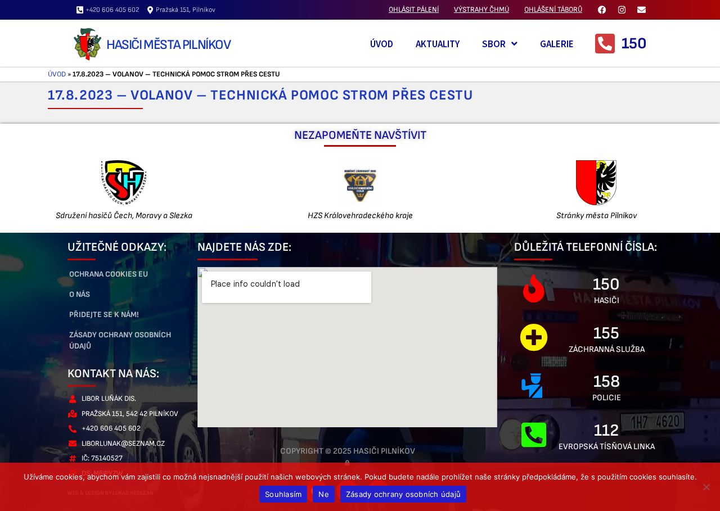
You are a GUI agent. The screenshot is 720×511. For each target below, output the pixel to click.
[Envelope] (641, 9)
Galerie (557, 44)
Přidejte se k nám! (104, 314)
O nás (79, 294)
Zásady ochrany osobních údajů (120, 340)
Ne (323, 494)
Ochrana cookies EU (108, 274)
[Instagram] (621, 9)
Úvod (381, 44)
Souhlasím (283, 494)
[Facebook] (601, 9)
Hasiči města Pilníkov (168, 45)
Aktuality (438, 44)
